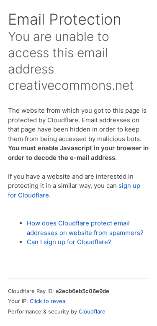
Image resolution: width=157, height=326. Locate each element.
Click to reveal (48, 301)
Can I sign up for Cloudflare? (69, 242)
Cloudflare (92, 311)
